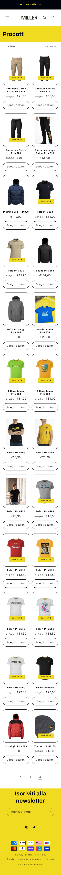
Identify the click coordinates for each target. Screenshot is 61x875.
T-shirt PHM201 (45, 452)
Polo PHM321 (16, 270)
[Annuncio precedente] (6, 4)
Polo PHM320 (45, 212)
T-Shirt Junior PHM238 (45, 331)
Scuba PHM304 (45, 270)
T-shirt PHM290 (16, 687)
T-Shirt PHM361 (45, 687)
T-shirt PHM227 (16, 511)
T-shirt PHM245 (16, 570)
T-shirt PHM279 (16, 629)
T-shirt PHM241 (45, 511)
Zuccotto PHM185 (45, 746)
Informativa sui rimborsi (32, 864)
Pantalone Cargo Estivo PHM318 (16, 90)
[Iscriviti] (50, 812)
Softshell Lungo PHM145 (16, 331)
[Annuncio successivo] (54, 4)
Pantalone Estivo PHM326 (16, 151)
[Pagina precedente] (21, 777)
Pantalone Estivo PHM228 (45, 90)
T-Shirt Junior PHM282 (16, 392)
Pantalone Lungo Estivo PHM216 (45, 151)
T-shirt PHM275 (45, 570)
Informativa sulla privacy (30, 859)
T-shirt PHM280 (45, 629)
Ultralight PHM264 (16, 746)
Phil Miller (28, 855)
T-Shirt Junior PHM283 (45, 392)
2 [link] (40, 776)
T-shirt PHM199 (16, 452)
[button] (7, 18)
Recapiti (50, 859)
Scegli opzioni (16, 105)
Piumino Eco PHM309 (16, 212)
